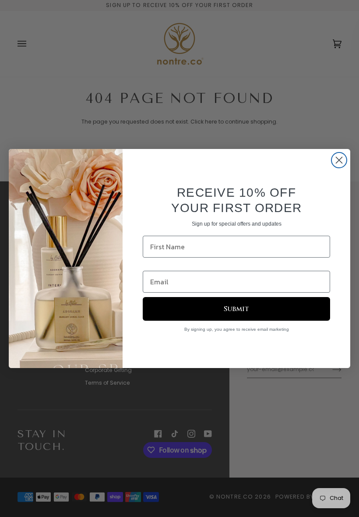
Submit (236, 309)
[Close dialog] (339, 160)
